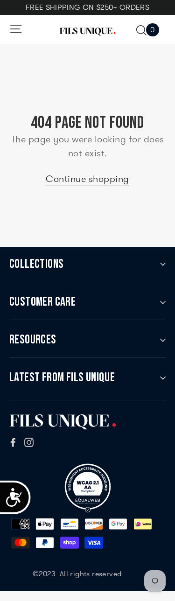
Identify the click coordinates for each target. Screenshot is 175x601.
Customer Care (42, 301)
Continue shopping (87, 179)
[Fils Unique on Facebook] (13, 441)
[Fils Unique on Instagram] (29, 441)
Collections (36, 264)
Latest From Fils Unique (62, 377)
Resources (32, 339)
